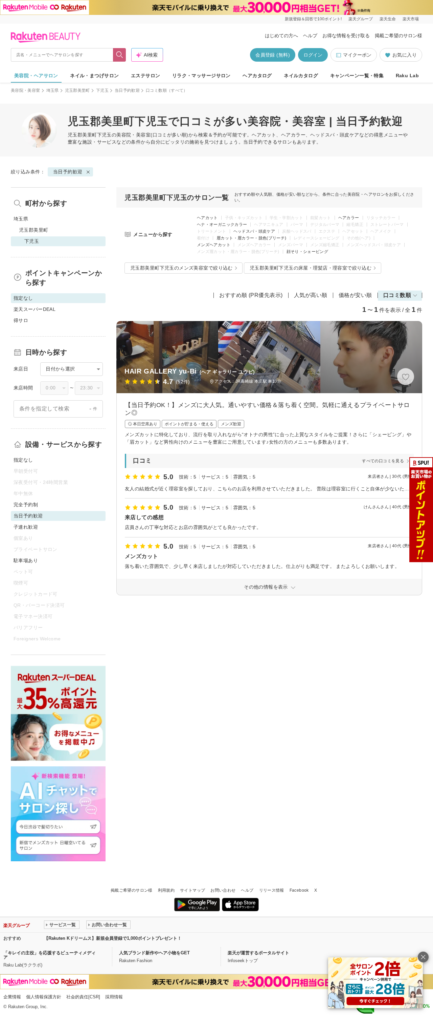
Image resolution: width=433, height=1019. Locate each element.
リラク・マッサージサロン (201, 75)
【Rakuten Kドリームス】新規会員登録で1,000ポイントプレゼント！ (113, 938)
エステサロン (145, 75)
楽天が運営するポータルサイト (258, 952)
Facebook (299, 890)
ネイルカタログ (301, 75)
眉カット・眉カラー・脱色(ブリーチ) (251, 238)
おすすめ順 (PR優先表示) (251, 295)
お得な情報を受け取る (346, 35)
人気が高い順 (310, 295)
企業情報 (12, 996)
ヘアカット (207, 217)
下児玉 (102, 90)
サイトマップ (192, 890)
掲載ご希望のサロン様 (398, 35)
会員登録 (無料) (272, 55)
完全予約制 (26, 504)
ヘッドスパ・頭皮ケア (254, 231)
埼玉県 (52, 90)
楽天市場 (411, 19)
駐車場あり (26, 560)
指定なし (23, 460)
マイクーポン (357, 55)
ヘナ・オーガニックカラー (222, 224)
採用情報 (114, 996)
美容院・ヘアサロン (36, 75)
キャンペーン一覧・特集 (357, 75)
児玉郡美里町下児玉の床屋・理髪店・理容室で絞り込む (311, 268)
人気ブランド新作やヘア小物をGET (154, 952)
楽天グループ (360, 19)
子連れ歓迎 (26, 527)
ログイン (312, 55)
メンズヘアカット (213, 244)
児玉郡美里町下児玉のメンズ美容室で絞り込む (181, 268)
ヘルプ (310, 35)
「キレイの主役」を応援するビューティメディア (49, 955)
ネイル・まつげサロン (94, 75)
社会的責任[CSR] (83, 996)
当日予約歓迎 (127, 90)
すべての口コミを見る (383, 461)
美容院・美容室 (25, 90)
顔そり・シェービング (307, 251)
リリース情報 (271, 890)
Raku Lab (407, 75)
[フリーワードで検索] (119, 55)
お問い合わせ (222, 890)
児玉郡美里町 (77, 90)
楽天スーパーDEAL (34, 309)
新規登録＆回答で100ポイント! (313, 19)
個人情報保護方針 (43, 996)
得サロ (21, 320)
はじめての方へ (281, 35)
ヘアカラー (348, 217)
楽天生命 (388, 19)
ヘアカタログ (257, 75)
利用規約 (166, 890)
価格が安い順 (355, 295)
